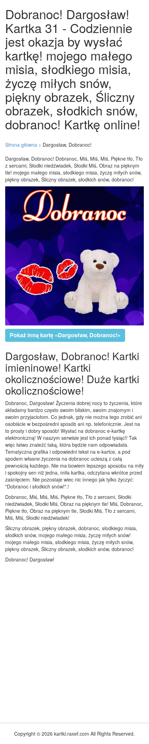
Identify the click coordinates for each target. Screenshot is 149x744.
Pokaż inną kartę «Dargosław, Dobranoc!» (65, 335)
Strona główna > (23, 144)
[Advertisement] (74, 641)
